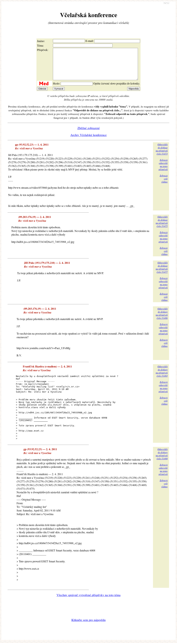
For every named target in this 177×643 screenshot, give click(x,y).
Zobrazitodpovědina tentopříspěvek (163, 164)
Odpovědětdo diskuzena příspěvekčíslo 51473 (162, 149)
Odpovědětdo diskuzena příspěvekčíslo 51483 (162, 371)
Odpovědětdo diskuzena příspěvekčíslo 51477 (162, 267)
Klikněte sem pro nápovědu (88, 620)
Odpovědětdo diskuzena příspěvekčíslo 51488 (162, 454)
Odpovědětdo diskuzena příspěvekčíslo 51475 (162, 221)
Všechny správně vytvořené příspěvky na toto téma (88, 595)
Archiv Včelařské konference (88, 135)
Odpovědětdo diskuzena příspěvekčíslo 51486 (162, 313)
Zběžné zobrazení (88, 128)
